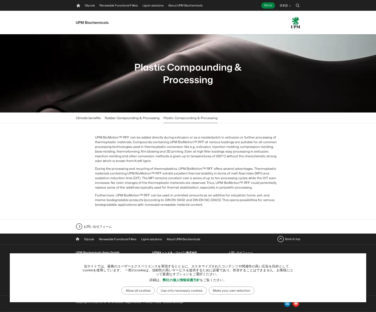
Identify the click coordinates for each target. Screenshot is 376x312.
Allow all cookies (138, 290)
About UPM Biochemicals (183, 239)
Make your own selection (231, 290)
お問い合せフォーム (98, 226)
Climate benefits (88, 118)
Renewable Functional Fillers (117, 239)
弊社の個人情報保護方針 (181, 279)
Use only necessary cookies (181, 290)
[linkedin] (287, 303)
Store (268, 5)
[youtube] (296, 303)
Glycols (89, 239)
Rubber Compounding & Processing (132, 118)
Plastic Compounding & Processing (191, 118)
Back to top (292, 239)
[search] (297, 5)
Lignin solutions (151, 239)
